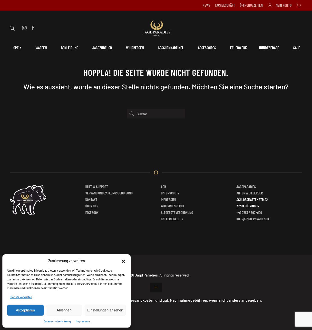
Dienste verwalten (21, 297)
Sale (296, 47)
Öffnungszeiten (251, 5)
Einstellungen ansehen (105, 310)
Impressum (83, 321)
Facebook (91, 212)
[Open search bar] (12, 27)
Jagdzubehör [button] (102, 47)
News (206, 5)
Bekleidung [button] (69, 47)
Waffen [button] (41, 47)
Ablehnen (64, 310)
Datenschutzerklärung (57, 321)
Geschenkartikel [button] (171, 47)
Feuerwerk (238, 47)
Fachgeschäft (225, 5)
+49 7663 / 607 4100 (249, 212)
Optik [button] (17, 47)
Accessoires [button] (207, 47)
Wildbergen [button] (135, 47)
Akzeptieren (25, 310)
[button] (123, 260)
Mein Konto (284, 5)
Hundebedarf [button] (269, 47)
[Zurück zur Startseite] (156, 28)
